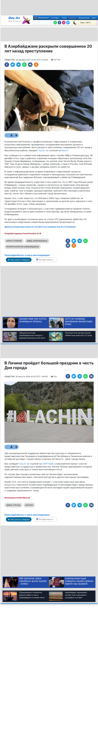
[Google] (45, 259)
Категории (55, 18)
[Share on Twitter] (12, 64)
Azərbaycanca (43, 18)
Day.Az (42, 150)
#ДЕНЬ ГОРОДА (13, 505)
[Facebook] (59, 22)
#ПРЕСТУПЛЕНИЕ (14, 241)
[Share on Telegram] (18, 64)
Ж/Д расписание (84, 18)
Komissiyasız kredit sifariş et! (17, 498)
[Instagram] (63, 22)
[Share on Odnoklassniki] (36, 64)
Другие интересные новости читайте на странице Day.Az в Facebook (40, 226)
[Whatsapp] (55, 22)
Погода (64, 18)
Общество (9, 60)
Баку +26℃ (86, 22)
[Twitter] (68, 22)
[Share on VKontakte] (30, 64)
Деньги (94, 18)
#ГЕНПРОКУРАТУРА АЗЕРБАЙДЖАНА (22, 247)
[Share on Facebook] (6, 64)
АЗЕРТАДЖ (47, 463)
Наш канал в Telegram (20, 260)
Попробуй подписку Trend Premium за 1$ (22, 233)
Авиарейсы (72, 18)
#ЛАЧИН (29, 505)
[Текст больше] (16, 135)
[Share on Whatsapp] (24, 64)
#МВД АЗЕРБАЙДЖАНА (37, 241)
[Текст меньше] (6, 135)
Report (64, 150)
